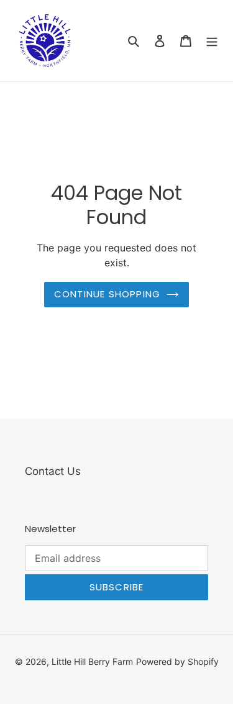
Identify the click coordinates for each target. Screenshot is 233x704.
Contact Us (53, 471)
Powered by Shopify (177, 661)
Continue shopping (107, 293)
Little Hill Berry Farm (92, 661)
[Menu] (212, 41)
